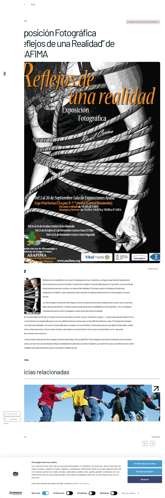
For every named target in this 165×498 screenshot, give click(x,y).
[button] (31, 412)
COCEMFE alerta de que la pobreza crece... (67, 426)
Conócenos (11, 231)
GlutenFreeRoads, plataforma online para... (103, 426)
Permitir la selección (144, 472)
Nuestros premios (13, 270)
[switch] (69, 493)
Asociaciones (12, 251)
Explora (10, 241)
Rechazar (145, 479)
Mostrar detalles (129, 493)
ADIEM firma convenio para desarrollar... (142, 426)
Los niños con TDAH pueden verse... (30, 426)
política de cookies (80, 483)
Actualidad (11, 260)
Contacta (6, 423)
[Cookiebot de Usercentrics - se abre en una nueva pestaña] (15, 493)
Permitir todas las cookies (145, 464)
